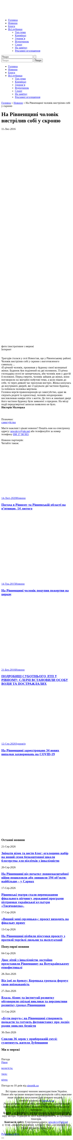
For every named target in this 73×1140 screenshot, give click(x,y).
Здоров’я (20, 38)
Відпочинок (22, 41)
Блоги (11, 26)
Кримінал (20, 35)
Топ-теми (20, 32)
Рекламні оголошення (27, 50)
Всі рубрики (15, 29)
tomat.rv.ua (48, 1100)
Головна (13, 20)
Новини (12, 23)
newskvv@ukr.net (20, 431)
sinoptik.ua (33, 1085)
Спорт (18, 44)
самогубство (8, 422)
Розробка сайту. (10, 1133)
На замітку (21, 47)
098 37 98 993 (21, 434)
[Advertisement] (36, 797)
